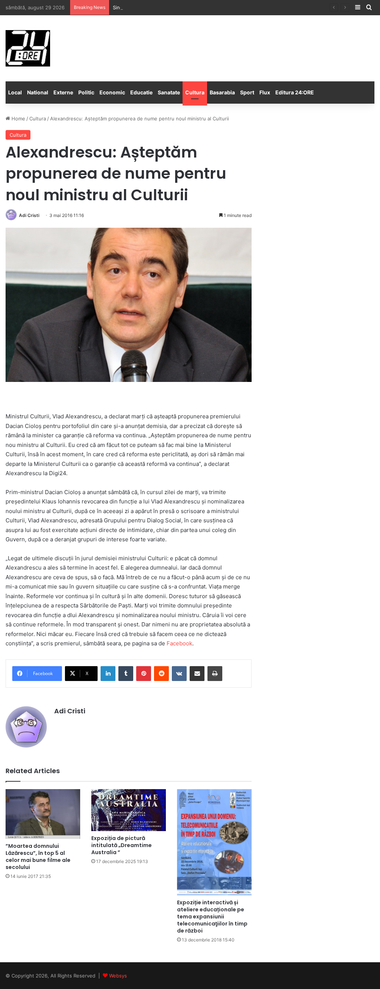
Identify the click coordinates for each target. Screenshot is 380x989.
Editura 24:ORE (294, 92)
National (37, 92)
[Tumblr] (125, 673)
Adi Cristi (29, 215)
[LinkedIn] (108, 673)
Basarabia (222, 92)
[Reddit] (161, 673)
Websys (118, 976)
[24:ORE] (28, 48)
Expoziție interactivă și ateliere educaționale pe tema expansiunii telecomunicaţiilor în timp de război (212, 916)
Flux (264, 92)
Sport (247, 92)
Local (15, 92)
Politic (86, 92)
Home (17, 118)
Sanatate (169, 92)
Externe (63, 92)
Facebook (179, 643)
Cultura (194, 92)
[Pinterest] (143, 673)
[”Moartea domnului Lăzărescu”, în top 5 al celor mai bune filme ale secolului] (43, 814)
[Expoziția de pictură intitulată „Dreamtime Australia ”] (128, 810)
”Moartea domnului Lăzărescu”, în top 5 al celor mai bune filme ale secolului (38, 856)
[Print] (214, 673)
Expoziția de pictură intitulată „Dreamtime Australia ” (121, 845)
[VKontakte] (179, 673)
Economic (112, 92)
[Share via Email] (197, 673)
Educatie (141, 92)
